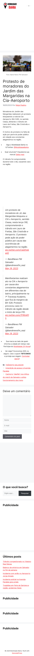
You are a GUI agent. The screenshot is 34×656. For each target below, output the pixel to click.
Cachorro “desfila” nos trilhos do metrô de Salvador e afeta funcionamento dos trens (16, 377)
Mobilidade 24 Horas (22, 346)
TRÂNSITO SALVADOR (15, 365)
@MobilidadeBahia (21, 147)
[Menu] (28, 5)
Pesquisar (25, 493)
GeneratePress (17, 653)
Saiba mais (20, 155)
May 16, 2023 (11, 268)
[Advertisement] (17, 29)
